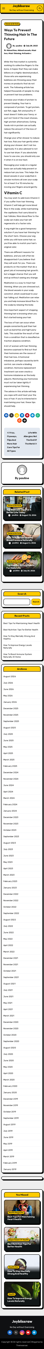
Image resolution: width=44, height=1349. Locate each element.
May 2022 (8, 939)
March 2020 (9, 1080)
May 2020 (8, 1067)
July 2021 (8, 990)
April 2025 (8, 753)
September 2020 (11, 1041)
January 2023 (10, 888)
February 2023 (10, 881)
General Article (12, 24)
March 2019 (8, 1156)
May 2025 (8, 747)
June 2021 (8, 996)
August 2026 (9, 676)
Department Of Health (19, 1240)
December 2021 (10, 958)
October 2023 (9, 830)
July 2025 (8, 734)
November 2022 (10, 900)
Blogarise (35, 1342)
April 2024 (8, 792)
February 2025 (10, 766)
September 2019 (11, 1118)
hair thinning (15, 53)
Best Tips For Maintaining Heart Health (21, 623)
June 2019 (8, 1137)
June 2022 (8, 932)
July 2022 (8, 926)
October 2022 (9, 907)
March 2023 (9, 875)
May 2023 (8, 862)
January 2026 (10, 702)
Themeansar (22, 1345)
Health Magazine (16, 1213)
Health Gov (13, 1267)
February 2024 (10, 804)
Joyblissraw (21, 6)
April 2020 (8, 1073)
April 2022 (8, 945)
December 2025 (10, 708)
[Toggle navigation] (4, 8)
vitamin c (27, 53)
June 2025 (8, 740)
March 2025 (9, 760)
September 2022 (11, 913)
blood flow (12, 50)
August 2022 (9, 920)
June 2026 (8, 689)
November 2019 (10, 1105)
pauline (19, 46)
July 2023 (8, 849)
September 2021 (11, 977)
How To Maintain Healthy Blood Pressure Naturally (19, 539)
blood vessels (25, 50)
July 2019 (8, 1131)
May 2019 (7, 1144)
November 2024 (10, 779)
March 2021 (8, 1016)
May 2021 (7, 1003)
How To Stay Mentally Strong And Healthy (18, 1272)
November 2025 (10, 715)
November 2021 (10, 964)
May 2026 (8, 696)
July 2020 (8, 1054)
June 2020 (8, 1060)
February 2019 (10, 1163)
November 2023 (10, 824)
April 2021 (8, 1009)
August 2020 (9, 1048)
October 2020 (9, 1035)
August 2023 (9, 843)
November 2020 (10, 1028)
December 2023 (10, 817)
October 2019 (9, 1112)
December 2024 (10, 772)
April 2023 (8, 868)
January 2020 (10, 1092)
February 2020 (10, 1086)
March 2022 (9, 952)
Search (22, 593)
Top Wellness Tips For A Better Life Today (18, 511)
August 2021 (9, 984)
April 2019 (8, 1150)
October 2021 (9, 971)
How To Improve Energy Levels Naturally (19, 1299)
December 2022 (10, 894)
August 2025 (9, 728)
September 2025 (11, 721)
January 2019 (9, 1169)
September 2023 (11, 836)
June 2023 (8, 856)
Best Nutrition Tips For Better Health (20, 630)
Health (12, 1294)
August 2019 (9, 1124)
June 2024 (8, 785)
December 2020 (10, 1022)
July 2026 (8, 683)
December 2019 (10, 1099)
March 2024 (9, 798)
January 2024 (10, 811)
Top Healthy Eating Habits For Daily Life (20, 566)
